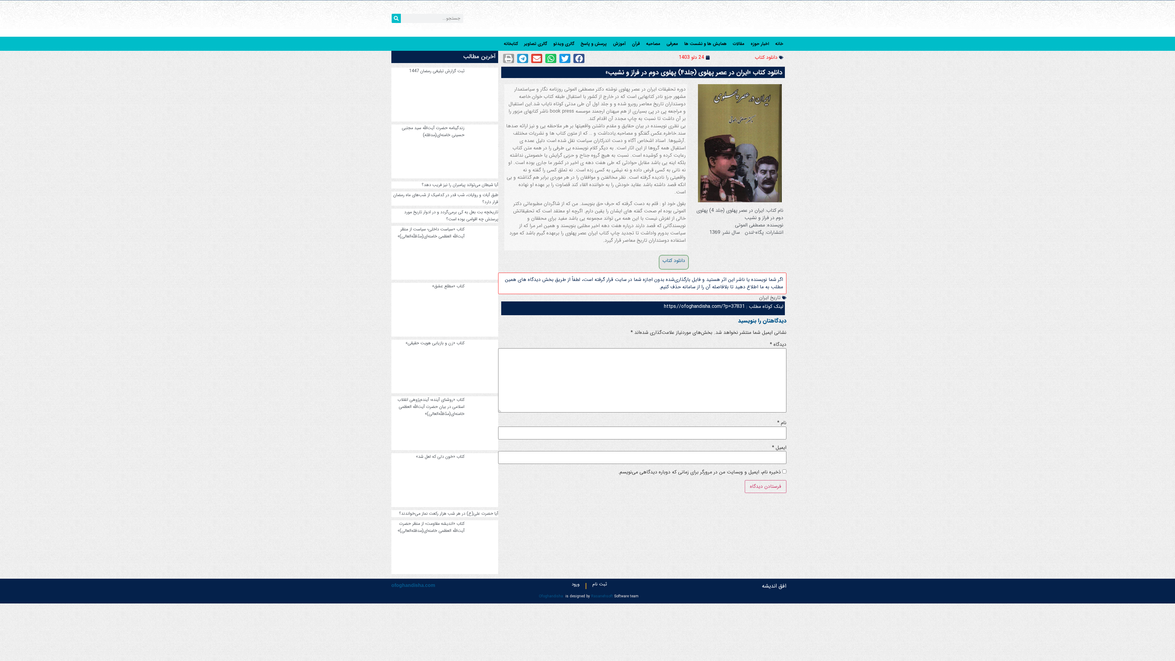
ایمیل (779, 447)
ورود (576, 585)
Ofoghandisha (551, 596)
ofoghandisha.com (413, 585)
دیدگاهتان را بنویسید (762, 320)
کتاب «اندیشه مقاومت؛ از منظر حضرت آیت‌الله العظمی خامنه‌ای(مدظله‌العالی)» (430, 527)
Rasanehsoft (602, 596)
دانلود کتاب (766, 57)
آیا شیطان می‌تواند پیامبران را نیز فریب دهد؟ (460, 184)
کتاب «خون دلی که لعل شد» (440, 456)
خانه (779, 43)
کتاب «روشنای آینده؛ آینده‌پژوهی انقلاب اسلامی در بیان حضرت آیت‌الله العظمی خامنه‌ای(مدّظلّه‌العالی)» (430, 406)
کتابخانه (511, 43)
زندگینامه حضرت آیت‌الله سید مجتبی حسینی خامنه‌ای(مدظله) (433, 131)
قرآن (636, 43)
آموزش (619, 43)
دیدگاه (778, 344)
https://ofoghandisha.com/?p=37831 (704, 306)
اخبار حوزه (760, 43)
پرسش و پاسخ (593, 43)
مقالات (738, 43)
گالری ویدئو (563, 43)
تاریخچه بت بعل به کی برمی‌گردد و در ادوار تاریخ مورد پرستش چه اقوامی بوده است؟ (451, 215)
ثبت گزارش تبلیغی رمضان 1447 (436, 71)
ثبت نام (599, 585)
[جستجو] (396, 18)
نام (781, 422)
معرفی (672, 43)
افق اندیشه (774, 586)
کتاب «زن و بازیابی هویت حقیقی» (434, 343)
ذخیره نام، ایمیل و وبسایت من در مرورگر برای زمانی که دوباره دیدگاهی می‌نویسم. (699, 472)
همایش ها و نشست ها (705, 43)
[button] (578, 58)
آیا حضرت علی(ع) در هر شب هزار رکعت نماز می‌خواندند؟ (448, 513)
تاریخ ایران (770, 297)
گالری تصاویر (535, 43)
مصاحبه (653, 43)
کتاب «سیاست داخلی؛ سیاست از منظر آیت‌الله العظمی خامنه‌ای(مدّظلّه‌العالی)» (430, 233)
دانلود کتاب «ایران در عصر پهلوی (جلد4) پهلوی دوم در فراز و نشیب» (694, 72)
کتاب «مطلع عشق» (448, 286)
